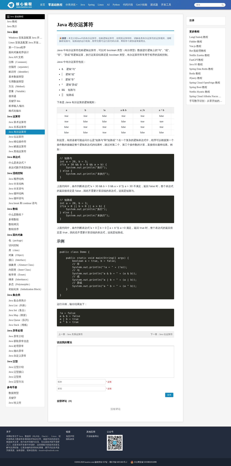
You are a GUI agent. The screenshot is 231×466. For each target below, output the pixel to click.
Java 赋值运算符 (17, 146)
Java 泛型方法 (16, 381)
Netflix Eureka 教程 (199, 55)
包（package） (16, 240)
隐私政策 (70, 439)
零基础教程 (55, 4)
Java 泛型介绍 (16, 367)
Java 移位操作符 (17, 141)
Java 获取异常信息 (19, 341)
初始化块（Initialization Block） (26, 289)
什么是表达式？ (17, 162)
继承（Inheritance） (19, 279)
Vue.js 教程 (195, 46)
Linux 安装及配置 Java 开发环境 (26, 42)
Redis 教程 (195, 73)
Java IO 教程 (196, 64)
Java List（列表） (18, 305)
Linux (101, 4)
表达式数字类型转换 (20, 167)
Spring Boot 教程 (198, 87)
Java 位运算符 (16, 136)
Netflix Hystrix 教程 (199, 91)
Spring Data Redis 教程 (201, 69)
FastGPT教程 (196, 59)
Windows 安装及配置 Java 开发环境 (27, 37)
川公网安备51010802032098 (145, 462)
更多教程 (194, 31)
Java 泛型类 (15, 376)
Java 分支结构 (16, 183)
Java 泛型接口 (16, 372)
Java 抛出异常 (16, 351)
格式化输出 (15, 110)
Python (116, 4)
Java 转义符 (15, 402)
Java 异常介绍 (16, 336)
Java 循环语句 (16, 198)
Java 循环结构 (16, 193)
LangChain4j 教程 (198, 37)
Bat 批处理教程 (197, 50)
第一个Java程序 (17, 47)
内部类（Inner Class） (20, 269)
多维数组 (14, 219)
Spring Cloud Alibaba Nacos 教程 (206, 96)
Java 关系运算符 (17, 127)
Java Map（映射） (18, 315)
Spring (91, 4)
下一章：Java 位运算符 (162, 334)
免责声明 (70, 436)
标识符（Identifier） (19, 71)
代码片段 (128, 4)
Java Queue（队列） (19, 320)
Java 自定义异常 (17, 355)
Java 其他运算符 (17, 151)
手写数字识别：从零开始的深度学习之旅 (206, 101)
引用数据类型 (16, 81)
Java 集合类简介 (17, 300)
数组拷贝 (14, 224)
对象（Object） (17, 255)
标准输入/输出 (16, 106)
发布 (169, 395)
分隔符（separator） (19, 67)
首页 (42, 4)
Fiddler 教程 (195, 41)
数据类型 (14, 393)
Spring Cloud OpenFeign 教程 (204, 82)
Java (82, 4)
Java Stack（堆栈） (19, 325)
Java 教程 (12, 21)
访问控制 (14, 245)
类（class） (15, 250)
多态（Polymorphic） (20, 284)
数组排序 (14, 229)
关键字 (12, 398)
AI (108, 4)
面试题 (154, 4)
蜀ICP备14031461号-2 (118, 462)
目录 (191, 20)
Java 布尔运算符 (17, 131)
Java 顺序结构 (16, 179)
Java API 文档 (16, 57)
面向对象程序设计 (19, 52)
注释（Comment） (18, 62)
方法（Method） (17, 86)
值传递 (12, 96)
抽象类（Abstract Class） (22, 265)
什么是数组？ (16, 214)
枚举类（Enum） (18, 274)
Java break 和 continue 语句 (23, 203)
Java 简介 (12, 26)
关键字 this (14, 101)
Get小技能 (141, 4)
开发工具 (166, 4)
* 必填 (108, 382)
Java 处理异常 (16, 346)
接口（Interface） (18, 260)
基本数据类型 (16, 76)
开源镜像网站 (92, 436)
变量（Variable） (18, 91)
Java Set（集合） (18, 310)
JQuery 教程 (195, 78)
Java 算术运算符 (17, 122)
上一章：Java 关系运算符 (70, 334)
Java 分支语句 (16, 188)
